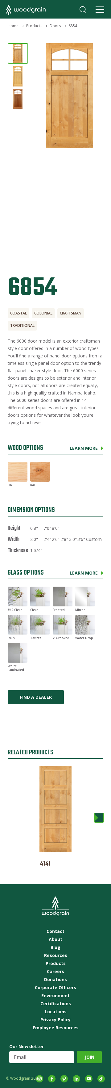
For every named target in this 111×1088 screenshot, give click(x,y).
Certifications (55, 1003)
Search (83, 9)
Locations (56, 1011)
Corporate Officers (55, 987)
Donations (55, 979)
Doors (55, 25)
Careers (55, 971)
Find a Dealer (36, 697)
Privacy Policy (55, 1020)
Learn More (84, 448)
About (55, 939)
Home (13, 25)
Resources (55, 955)
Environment (55, 995)
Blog (55, 947)
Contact (55, 931)
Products (34, 25)
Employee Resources (56, 1028)
